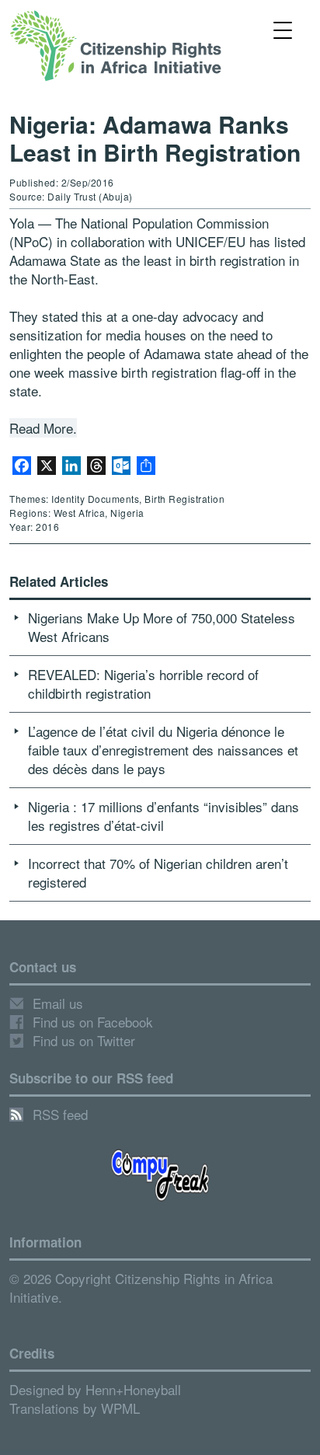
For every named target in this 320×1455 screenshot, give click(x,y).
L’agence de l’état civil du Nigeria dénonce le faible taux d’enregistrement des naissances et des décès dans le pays (163, 749)
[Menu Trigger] (282, 29)
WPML (120, 1408)
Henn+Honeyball (133, 1389)
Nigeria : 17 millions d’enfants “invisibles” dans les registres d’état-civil (163, 816)
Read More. (43, 428)
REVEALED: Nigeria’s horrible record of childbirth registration (143, 684)
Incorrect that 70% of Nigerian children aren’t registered (158, 872)
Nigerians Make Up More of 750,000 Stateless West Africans (161, 627)
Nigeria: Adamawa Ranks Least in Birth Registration (155, 138)
